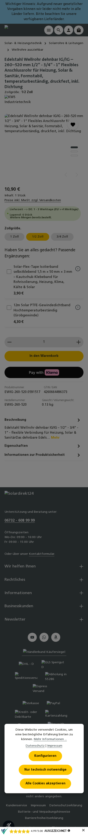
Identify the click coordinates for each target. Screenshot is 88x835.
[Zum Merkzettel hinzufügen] (72, 124)
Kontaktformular (41, 554)
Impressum (38, 805)
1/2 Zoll (37, 236)
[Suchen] (58, 30)
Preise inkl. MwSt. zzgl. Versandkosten (33, 200)
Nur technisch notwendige (45, 769)
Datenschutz (35, 746)
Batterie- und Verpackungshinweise (44, 812)
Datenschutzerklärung (65, 805)
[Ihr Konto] (68, 30)
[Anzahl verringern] (9, 342)
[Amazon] (55, 637)
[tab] (43, 429)
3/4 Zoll (62, 236)
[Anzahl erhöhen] (78, 342)
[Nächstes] (76, 174)
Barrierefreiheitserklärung (44, 818)
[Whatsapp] (44, 637)
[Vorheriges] (66, 174)
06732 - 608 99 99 (20, 520)
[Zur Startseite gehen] (23, 30)
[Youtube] (32, 637)
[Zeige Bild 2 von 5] (74, 151)
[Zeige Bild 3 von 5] (74, 155)
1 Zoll (14, 236)
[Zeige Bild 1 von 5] (74, 147)
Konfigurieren (45, 756)
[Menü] (48, 30)
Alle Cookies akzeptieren (45, 783)
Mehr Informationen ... (50, 739)
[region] (44, 148)
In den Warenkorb (44, 356)
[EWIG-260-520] (44, 148)
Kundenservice (16, 805)
